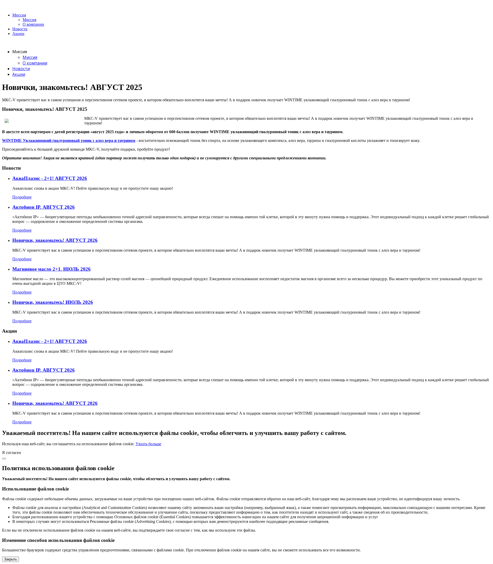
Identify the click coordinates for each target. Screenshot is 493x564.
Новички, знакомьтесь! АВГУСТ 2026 (55, 240)
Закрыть (10, 559)
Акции (18, 33)
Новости (19, 29)
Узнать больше (148, 444)
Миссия (19, 15)
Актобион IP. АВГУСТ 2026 (43, 207)
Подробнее (22, 197)
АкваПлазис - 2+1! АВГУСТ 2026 (49, 178)
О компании (33, 24)
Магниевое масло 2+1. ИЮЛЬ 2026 (51, 269)
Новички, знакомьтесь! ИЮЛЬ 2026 (52, 302)
